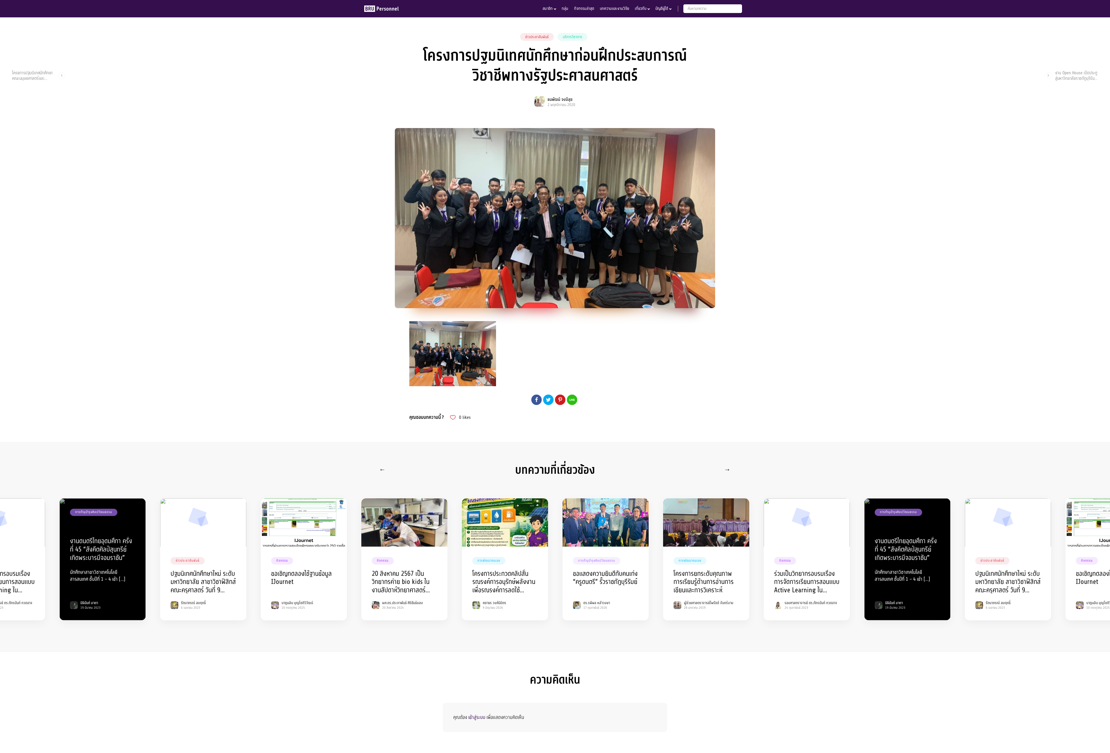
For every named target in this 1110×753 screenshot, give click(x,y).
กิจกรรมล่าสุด (584, 8)
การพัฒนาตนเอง (489, 560)
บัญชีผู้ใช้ (661, 8)
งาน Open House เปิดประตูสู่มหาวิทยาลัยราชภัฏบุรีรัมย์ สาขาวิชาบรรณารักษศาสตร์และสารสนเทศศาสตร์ (1076, 75)
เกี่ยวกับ (640, 8)
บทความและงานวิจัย (614, 8)
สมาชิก (548, 8)
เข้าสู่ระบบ (476, 717)
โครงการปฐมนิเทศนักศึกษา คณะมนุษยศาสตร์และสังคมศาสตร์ (32, 75)
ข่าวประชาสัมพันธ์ (537, 37)
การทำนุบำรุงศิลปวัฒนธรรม (93, 512)
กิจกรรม (282, 560)
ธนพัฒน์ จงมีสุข (559, 99)
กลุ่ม (565, 8)
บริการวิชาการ (572, 37)
